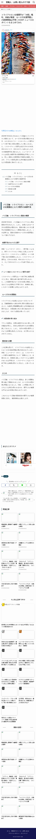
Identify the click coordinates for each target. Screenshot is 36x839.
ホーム (8, 831)
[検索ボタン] (34, 2)
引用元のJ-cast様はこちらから (11, 131)
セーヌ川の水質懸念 (14, 186)
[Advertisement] (18, 108)
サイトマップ (24, 833)
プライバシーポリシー (14, 833)
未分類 (5, 476)
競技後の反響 (12, 189)
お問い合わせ (25, 831)
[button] (5, 485)
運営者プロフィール (16, 831)
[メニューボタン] (2, 2)
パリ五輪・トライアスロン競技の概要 (19, 181)
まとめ (10, 191)
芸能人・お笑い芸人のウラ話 (18, 2)
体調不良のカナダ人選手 (15, 184)
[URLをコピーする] (31, 485)
